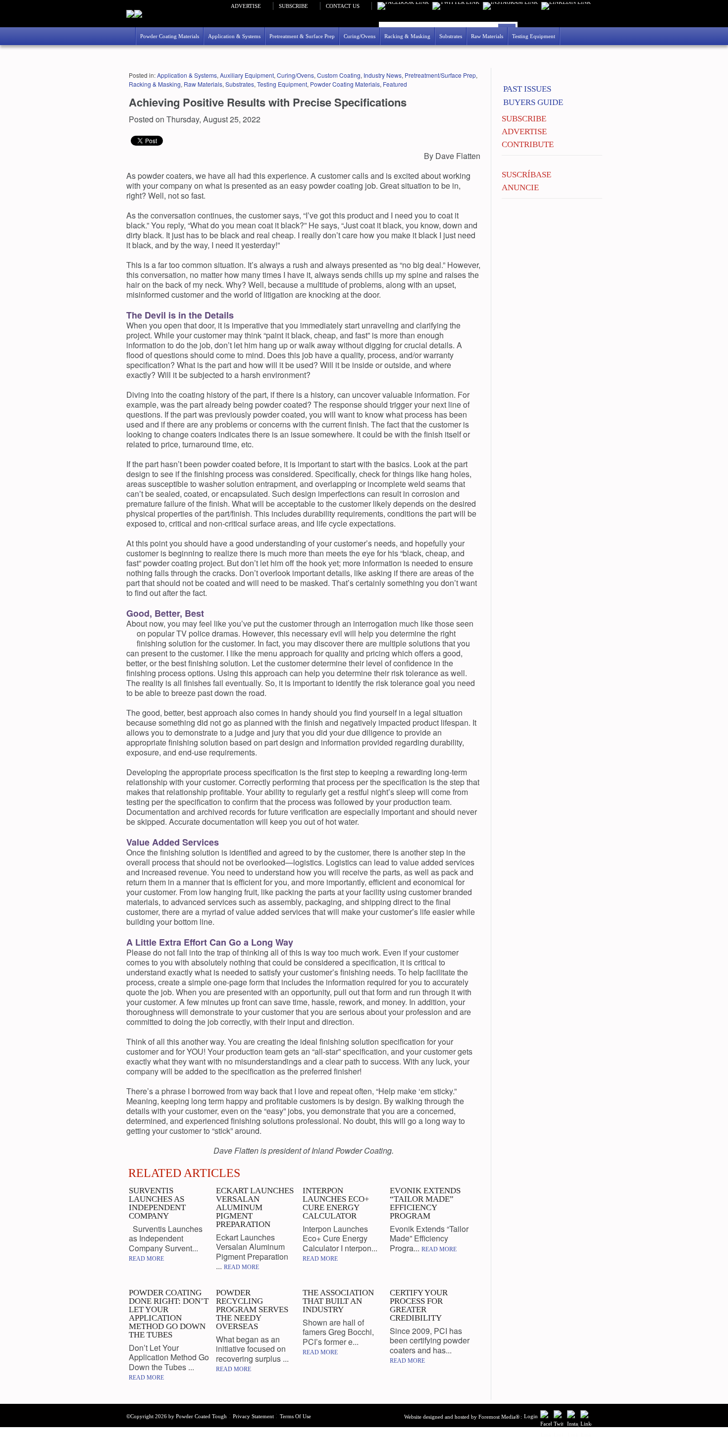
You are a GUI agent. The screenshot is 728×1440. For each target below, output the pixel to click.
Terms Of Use (295, 1416)
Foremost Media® (499, 1417)
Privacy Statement (253, 1416)
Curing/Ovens (295, 75)
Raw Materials (203, 84)
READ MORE (146, 1258)
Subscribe (293, 6)
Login (531, 1416)
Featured (395, 84)
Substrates (239, 84)
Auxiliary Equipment (247, 75)
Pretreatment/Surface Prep (440, 75)
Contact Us (343, 6)
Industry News (383, 75)
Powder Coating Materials (345, 84)
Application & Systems (187, 75)
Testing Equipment (282, 84)
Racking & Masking (155, 84)
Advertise (246, 6)
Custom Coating (339, 75)
